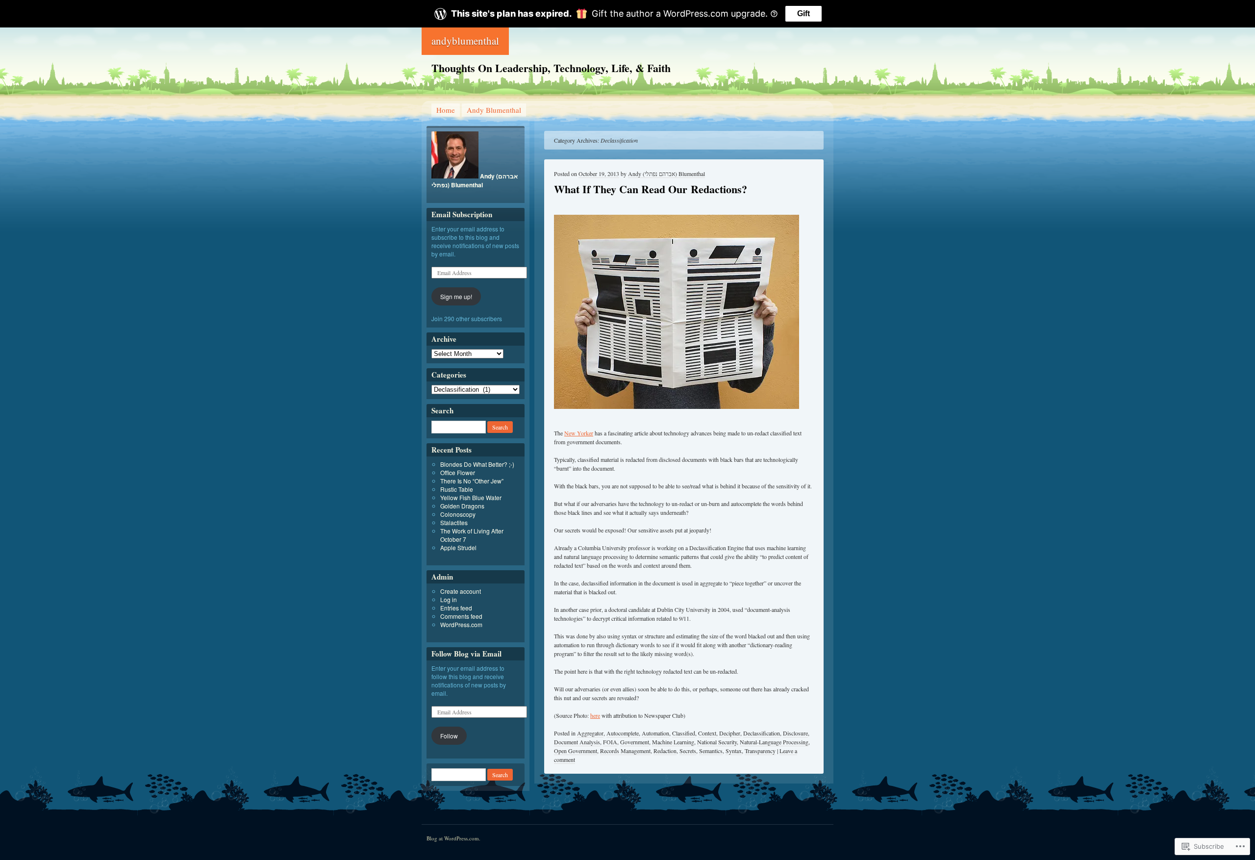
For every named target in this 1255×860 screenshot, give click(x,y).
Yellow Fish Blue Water (471, 497)
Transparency (760, 751)
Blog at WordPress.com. (453, 838)
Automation (655, 733)
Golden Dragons (462, 506)
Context (707, 733)
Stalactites (454, 522)
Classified (683, 733)
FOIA (610, 742)
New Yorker (578, 433)
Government (634, 742)
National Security (717, 742)
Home (445, 110)
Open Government (575, 751)
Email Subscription (461, 214)
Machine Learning (673, 742)
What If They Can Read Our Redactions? (650, 189)
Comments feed (461, 616)
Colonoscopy (458, 514)
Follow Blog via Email (466, 653)
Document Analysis (577, 742)
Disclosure (795, 733)
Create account (460, 591)
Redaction (665, 751)
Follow (449, 736)
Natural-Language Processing (774, 742)
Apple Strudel (458, 547)
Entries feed (456, 608)
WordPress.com (461, 624)
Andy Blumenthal (494, 110)
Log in (448, 599)
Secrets (687, 751)
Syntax (734, 751)
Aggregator (590, 733)
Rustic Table (456, 489)
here (595, 715)
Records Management (625, 751)
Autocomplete (622, 733)
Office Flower (457, 472)
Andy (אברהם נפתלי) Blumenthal (666, 173)
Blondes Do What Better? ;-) (477, 464)
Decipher (729, 733)
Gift (803, 13)
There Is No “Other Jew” (471, 481)
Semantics (711, 751)
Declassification (761, 733)
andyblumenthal (465, 41)
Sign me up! (456, 296)
